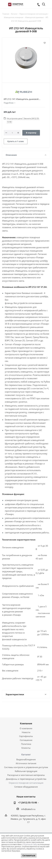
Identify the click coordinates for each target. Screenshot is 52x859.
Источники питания (26, 763)
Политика (26, 744)
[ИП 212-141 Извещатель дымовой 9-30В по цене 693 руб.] (26, 58)
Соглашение (26, 740)
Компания (26, 723)
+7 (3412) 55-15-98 (27, 802)
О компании (26, 728)
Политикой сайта (30, 844)
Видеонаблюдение (26, 759)
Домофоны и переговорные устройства (26, 779)
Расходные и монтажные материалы (26, 775)
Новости (26, 732)
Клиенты (26, 747)
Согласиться (28, 855)
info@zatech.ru (28, 809)
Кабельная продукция (26, 771)
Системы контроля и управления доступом (26, 767)
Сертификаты (26, 736)
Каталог (26, 754)
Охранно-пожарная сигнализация (26, 782)
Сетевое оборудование (26, 786)
